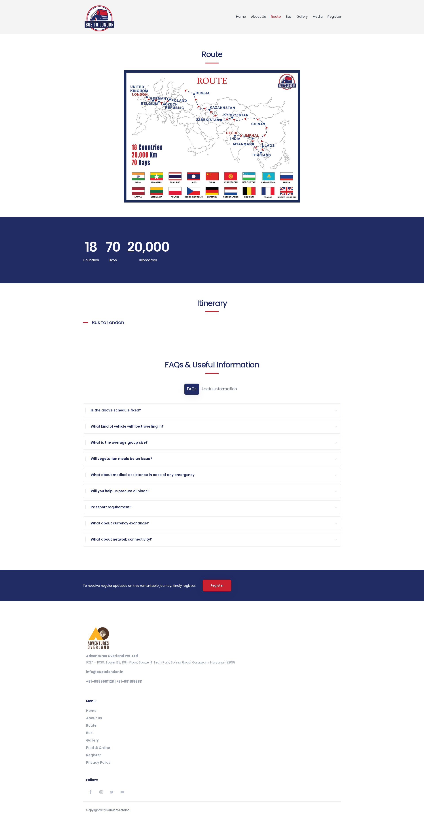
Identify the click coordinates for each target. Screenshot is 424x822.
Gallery (302, 16)
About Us (258, 16)
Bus (289, 16)
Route (276, 16)
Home (241, 16)
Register (334, 16)
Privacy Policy (98, 762)
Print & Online (98, 747)
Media (318, 16)
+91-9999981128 (100, 681)
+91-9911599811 (129, 681)
